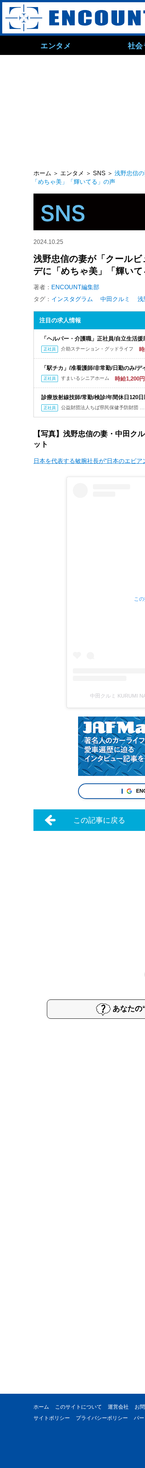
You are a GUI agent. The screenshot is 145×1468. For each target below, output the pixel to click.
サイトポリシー (51, 1417)
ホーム (41, 1406)
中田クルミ (115, 299)
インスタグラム (72, 299)
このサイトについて (78, 1406)
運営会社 (118, 1406)
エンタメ (56, 45)
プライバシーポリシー (102, 1417)
